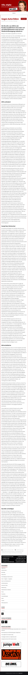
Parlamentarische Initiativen (6, 589)
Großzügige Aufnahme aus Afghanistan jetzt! (8, 636)
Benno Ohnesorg (7, 551)
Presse (2, 591)
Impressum (20, 673)
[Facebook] (6, 622)
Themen (2, 600)
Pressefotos (3, 594)
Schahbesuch (3, 552)
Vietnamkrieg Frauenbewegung (16, 552)
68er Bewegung (20, 549)
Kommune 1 (13, 551)
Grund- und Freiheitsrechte (6, 581)
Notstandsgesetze (18, 551)
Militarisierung (3, 587)
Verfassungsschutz (4, 602)
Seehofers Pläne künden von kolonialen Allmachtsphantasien (8, 559)
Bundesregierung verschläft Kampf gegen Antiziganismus (11, 632)
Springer (9, 552)
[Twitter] (2, 622)
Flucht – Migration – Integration (6, 578)
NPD (22, 551)
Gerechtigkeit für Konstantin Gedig (7, 634)
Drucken (23, 19)
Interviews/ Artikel (10, 549)
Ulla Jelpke (6, 4)
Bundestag (3, 572)
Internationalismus (4, 583)
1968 (17, 549)
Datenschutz (3, 574)
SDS (7, 552)
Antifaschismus (4, 570)
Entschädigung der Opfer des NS (6, 576)
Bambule (2, 551)
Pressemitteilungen (4, 596)
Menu (14, 13)
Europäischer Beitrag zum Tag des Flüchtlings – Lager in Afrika (20, 559)
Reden (2, 598)
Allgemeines (5, 549)
